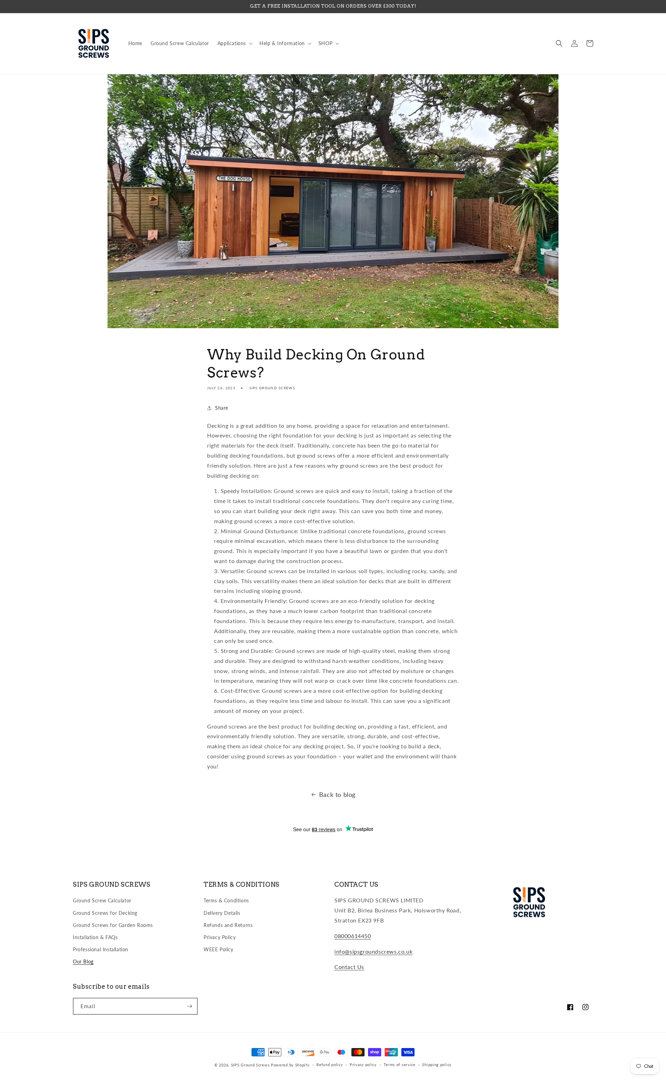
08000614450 (352, 936)
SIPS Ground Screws (250, 1065)
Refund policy (329, 1064)
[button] (234, 43)
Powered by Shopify (290, 1065)
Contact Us (349, 966)
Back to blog (337, 794)
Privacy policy (363, 1064)
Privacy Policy (220, 937)
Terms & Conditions (226, 900)
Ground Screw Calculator (102, 900)
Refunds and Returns (228, 925)
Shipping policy (437, 1064)
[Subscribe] (189, 1006)
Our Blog (83, 961)
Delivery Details (222, 913)
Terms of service (400, 1064)
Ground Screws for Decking (105, 913)
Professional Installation (100, 949)
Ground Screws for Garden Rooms (113, 925)
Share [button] (221, 408)
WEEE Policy (218, 949)
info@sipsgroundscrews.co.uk (373, 951)
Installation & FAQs (95, 937)
